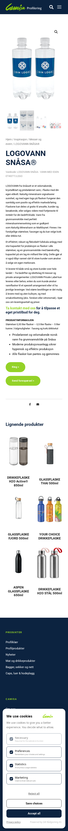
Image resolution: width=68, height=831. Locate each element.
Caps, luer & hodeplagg (20, 673)
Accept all (34, 813)
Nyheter (10, 654)
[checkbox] (34, 739)
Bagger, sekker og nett (20, 667)
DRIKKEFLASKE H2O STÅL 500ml (49, 591)
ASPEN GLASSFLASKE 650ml (18, 591)
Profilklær (12, 642)
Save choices (34, 803)
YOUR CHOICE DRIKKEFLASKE (49, 536)
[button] (56, 31)
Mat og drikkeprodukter (20, 661)
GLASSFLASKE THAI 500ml (49, 481)
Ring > (15, 367)
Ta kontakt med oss (21, 308)
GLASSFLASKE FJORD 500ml (18, 536)
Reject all (34, 793)
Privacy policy (13, 822)
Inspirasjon (20, 139)
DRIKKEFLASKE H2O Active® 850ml (18, 481)
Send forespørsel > (23, 380)
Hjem (9, 139)
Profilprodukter (15, 648)
